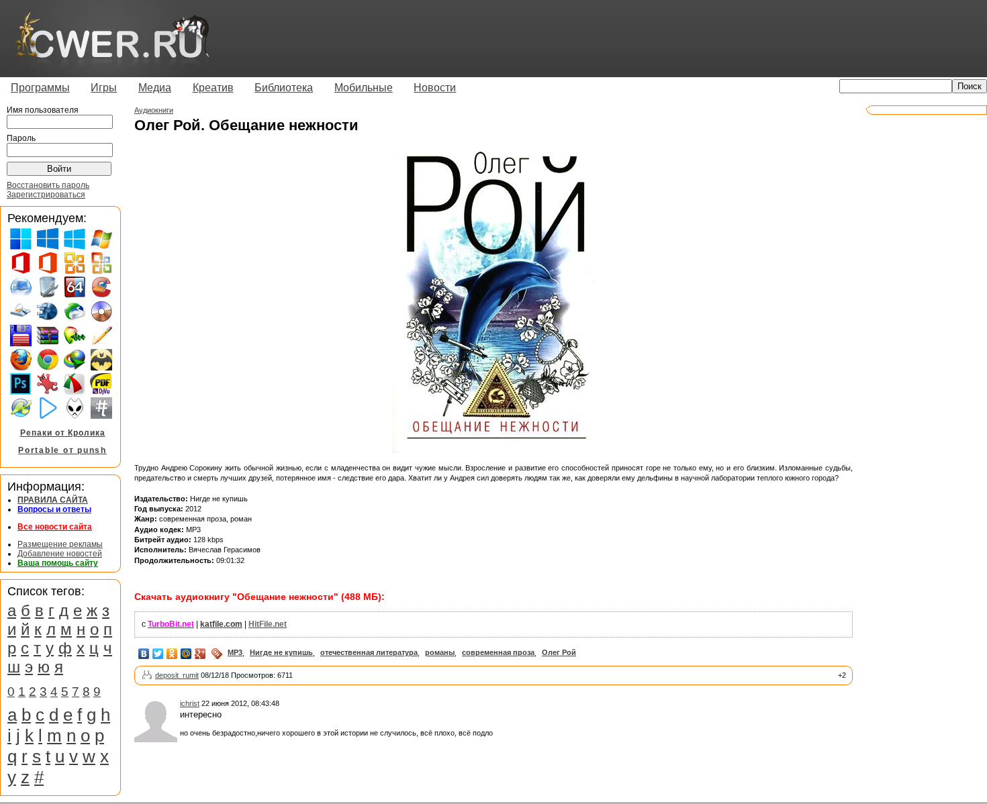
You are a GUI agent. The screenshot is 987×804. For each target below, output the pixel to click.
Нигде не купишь (281, 652)
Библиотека (283, 87)
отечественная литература (369, 652)
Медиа (154, 87)
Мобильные (363, 87)
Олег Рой (559, 652)
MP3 (235, 652)
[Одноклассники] (172, 653)
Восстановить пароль (48, 185)
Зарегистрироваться (46, 194)
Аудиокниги (153, 110)
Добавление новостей (59, 553)
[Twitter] (158, 653)
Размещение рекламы (60, 544)
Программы (40, 87)
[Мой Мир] (186, 653)
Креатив (213, 87)
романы (440, 652)
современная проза (498, 652)
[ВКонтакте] (144, 653)
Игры (104, 87)
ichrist (189, 703)
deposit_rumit (177, 675)
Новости (435, 87)
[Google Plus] (200, 653)
